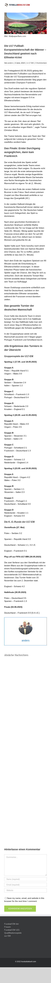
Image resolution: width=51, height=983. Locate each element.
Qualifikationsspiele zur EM (13, 934)
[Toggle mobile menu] (45, 5)
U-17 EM (30, 63)
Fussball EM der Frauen (11, 925)
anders (10, 63)
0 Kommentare (41, 63)
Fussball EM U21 (12, 930)
